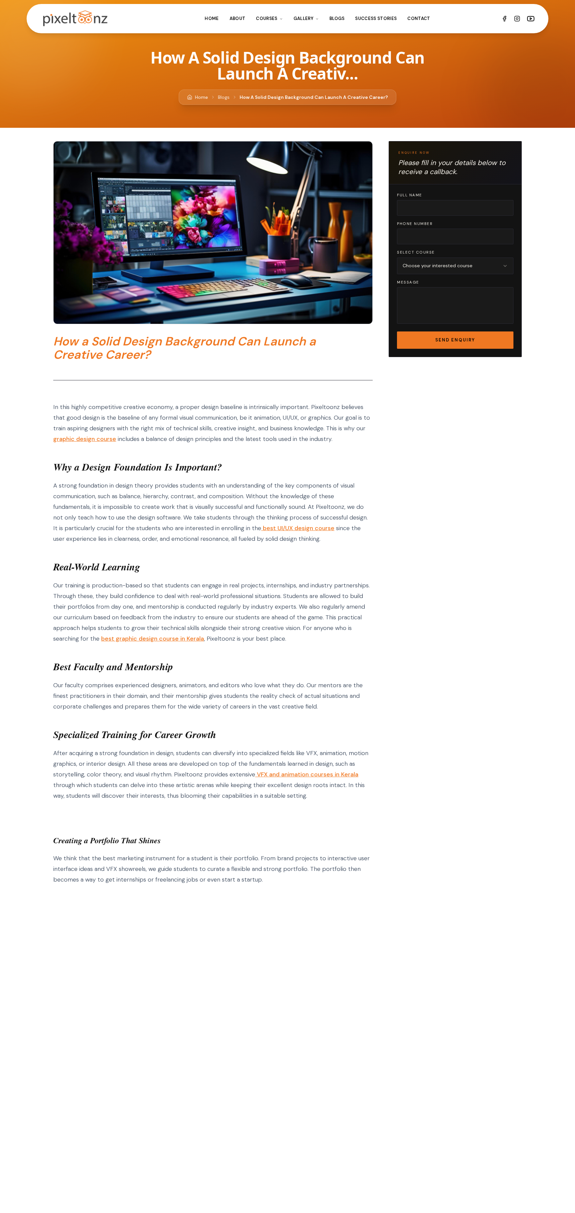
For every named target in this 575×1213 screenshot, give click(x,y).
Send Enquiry (455, 340)
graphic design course (84, 439)
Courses (266, 18)
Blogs (337, 18)
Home (212, 18)
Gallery (303, 18)
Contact (418, 18)
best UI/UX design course (297, 528)
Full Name (409, 195)
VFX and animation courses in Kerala (306, 774)
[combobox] (455, 266)
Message (408, 282)
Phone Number (415, 223)
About (238, 18)
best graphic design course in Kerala (152, 639)
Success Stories (376, 18)
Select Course (416, 252)
